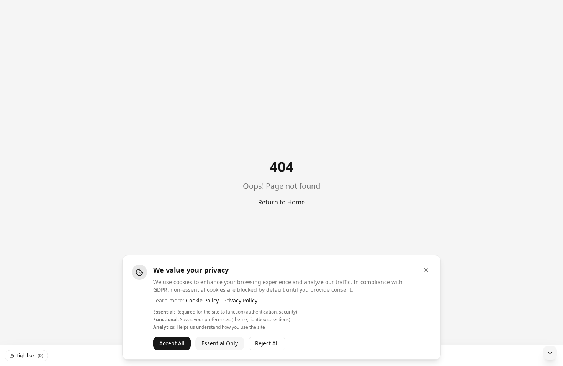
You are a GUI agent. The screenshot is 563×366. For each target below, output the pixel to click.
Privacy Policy (240, 300)
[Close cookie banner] (426, 270)
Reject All (267, 343)
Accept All (172, 343)
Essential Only (219, 343)
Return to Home (281, 202)
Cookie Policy (202, 300)
